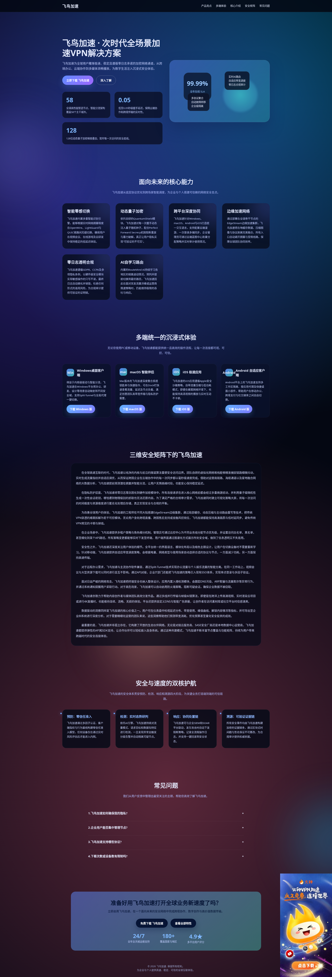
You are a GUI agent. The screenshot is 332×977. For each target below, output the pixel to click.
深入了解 (106, 80)
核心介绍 (235, 5)
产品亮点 (206, 5)
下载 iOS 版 (183, 409)
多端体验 (221, 5)
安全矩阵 (250, 5)
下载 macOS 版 (132, 409)
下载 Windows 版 (81, 409)
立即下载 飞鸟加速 (77, 80)
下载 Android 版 (238, 409)
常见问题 (264, 5)
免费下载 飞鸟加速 (151, 923)
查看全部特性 (183, 923)
